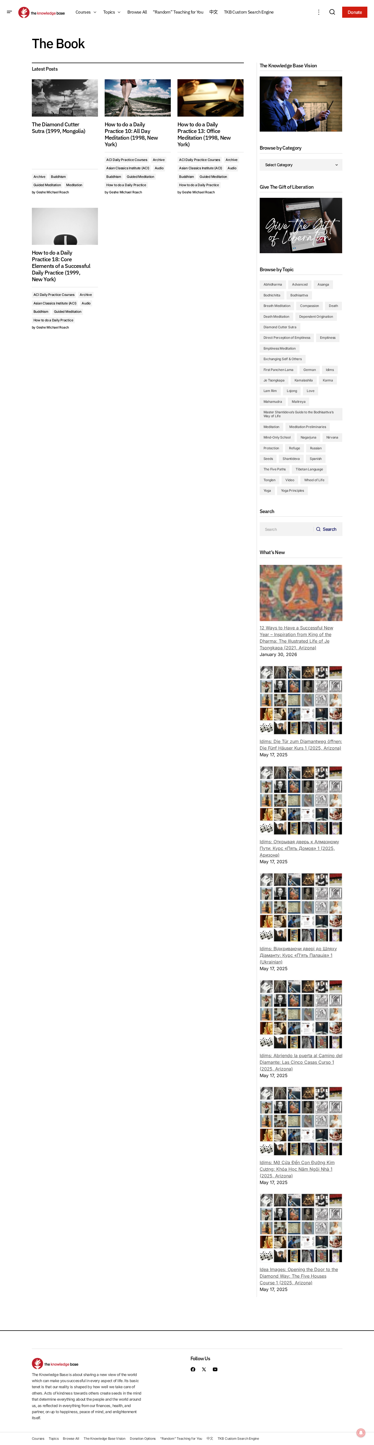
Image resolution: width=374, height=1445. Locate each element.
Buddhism (58, 177)
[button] (9, 12)
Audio (159, 168)
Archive (39, 177)
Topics (54, 1438)
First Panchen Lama (279, 370)
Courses (38, 1438)
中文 (210, 1438)
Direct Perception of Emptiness (287, 337)
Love (310, 391)
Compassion (309, 306)
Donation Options (143, 1438)
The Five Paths (275, 469)
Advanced (300, 284)
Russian (316, 448)
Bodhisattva (299, 295)
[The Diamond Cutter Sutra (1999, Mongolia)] (65, 98)
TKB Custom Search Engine (238, 1438)
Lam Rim (270, 391)
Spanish (316, 459)
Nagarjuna (308, 437)
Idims (330, 370)
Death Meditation (276, 316)
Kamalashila (304, 380)
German (309, 370)
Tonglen (269, 480)
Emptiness (328, 337)
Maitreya (298, 401)
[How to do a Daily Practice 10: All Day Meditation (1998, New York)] (138, 98)
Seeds (268, 459)
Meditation (74, 185)
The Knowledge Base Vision (104, 1438)
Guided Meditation (47, 185)
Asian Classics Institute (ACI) (127, 168)
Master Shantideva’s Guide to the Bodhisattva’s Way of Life (299, 414)
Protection (271, 448)
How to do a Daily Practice (126, 185)
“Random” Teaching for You (181, 1438)
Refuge (294, 448)
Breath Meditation (277, 306)
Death (333, 306)
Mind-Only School (277, 437)
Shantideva (291, 459)
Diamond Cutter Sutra (280, 327)
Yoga (267, 490)
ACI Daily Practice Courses (126, 160)
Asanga (323, 284)
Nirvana (332, 437)
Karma (328, 380)
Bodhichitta (272, 295)
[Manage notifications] (361, 1432)
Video (289, 480)
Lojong (292, 391)
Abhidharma (273, 284)
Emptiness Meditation (280, 348)
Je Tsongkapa (274, 380)
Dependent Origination (316, 316)
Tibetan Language (309, 469)
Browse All (71, 1438)
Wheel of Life (314, 480)
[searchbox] (286, 529)
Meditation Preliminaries (307, 427)
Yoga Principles (292, 490)
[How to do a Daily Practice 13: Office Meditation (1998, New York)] (210, 98)
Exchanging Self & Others (283, 359)
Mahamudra (273, 401)
